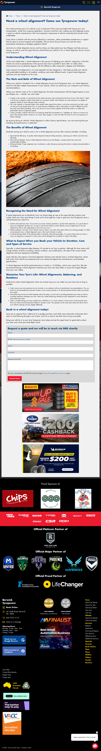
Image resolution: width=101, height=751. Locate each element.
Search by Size (90, 605)
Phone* (19, 339)
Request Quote (15, 378)
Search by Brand (91, 608)
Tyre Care (88, 610)
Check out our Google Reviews (11, 640)
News (87, 652)
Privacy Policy (47, 373)
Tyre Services (89, 633)
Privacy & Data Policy (14, 748)
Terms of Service (60, 373)
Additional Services (91, 639)
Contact (88, 644)
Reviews (88, 663)
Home (10, 16)
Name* (10, 333)
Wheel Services (90, 636)
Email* (10, 346)
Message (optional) (14, 359)
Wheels (88, 615)
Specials (88, 641)
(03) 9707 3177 (12, 618)
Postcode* (11, 353)
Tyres (87, 600)
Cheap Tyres (6, 677)
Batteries (88, 626)
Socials (88, 660)
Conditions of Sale (26, 748)
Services (88, 623)
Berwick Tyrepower (52, 7)
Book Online (90, 647)
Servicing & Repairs (92, 631)
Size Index (5, 670)
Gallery (88, 655)
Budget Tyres (6, 675)
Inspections (89, 628)
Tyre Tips (88, 613)
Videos (88, 657)
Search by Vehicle (91, 602)
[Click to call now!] (84, 2)
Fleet (87, 649)
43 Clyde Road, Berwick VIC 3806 (15, 612)
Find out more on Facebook (11, 651)
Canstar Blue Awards (9, 672)
